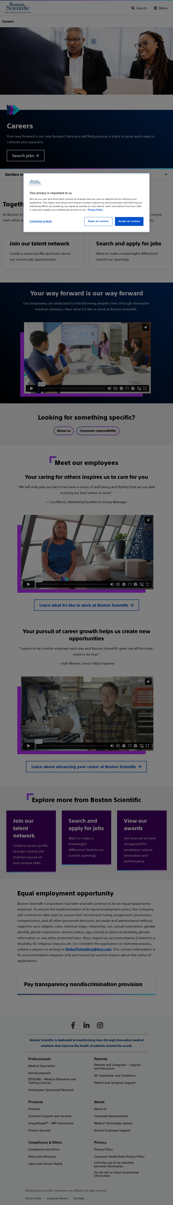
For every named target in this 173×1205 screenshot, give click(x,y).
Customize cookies (41, 221)
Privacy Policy (95, 209)
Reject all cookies (98, 221)
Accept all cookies (129, 221)
